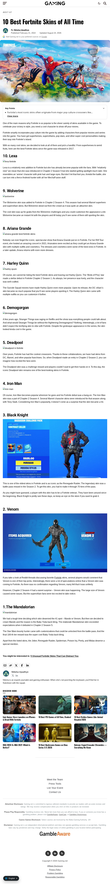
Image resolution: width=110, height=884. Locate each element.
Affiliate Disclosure (55, 866)
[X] (48, 853)
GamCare (62, 815)
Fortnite (58, 577)
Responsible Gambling (55, 877)
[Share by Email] (5, 665)
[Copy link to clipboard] (10, 665)
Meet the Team (55, 779)
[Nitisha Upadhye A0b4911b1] (16, 675)
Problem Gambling (55, 873)
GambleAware (52, 815)
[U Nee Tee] (13, 675)
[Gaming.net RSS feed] (62, 853)
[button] (105, 3)
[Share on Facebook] (22, 665)
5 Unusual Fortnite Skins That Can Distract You (54, 656)
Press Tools (55, 783)
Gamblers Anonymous (78, 815)
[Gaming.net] (55, 5)
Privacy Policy (55, 870)
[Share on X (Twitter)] (16, 665)
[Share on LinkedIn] (27, 665)
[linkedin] (55, 853)
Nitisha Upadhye (21, 30)
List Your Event (55, 788)
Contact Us (55, 792)
